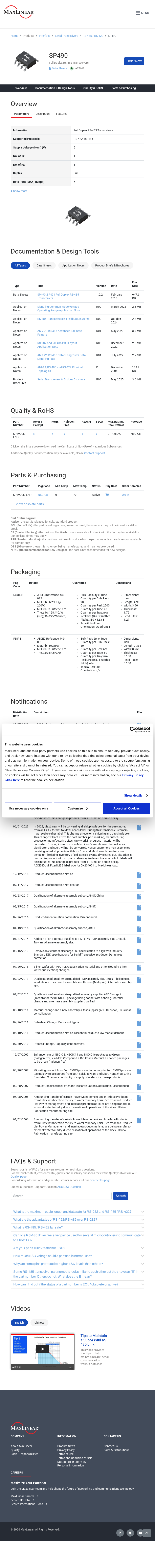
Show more (20, 191)
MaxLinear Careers (23, 1496)
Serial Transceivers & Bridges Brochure (61, 379)
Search (121, 1196)
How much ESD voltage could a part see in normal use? (52, 1256)
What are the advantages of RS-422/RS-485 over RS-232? (55, 1219)
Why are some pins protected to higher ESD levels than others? (58, 1263)
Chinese (39, 1322)
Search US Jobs (21, 1500)
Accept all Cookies (126, 808)
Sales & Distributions (116, 1450)
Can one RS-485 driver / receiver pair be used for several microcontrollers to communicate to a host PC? (77, 1238)
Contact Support (94, 453)
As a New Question (69, 1186)
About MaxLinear (21, 1446)
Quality (15, 1450)
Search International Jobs (27, 1504)
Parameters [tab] (21, 113)
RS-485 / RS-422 (93, 35)
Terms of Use (65, 1454)
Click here (12, 779)
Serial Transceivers (66, 35)
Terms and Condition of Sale (74, 1458)
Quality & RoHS (93, 88)
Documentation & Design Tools (55, 88)
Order (125, 494)
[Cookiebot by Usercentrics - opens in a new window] (132, 730)
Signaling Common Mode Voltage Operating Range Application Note (58, 308)
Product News (66, 1446)
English (19, 1322)
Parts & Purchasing (123, 88)
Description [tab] (43, 113)
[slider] (42, 1367)
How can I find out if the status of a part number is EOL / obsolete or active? (65, 1284)
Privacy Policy (133, 775)
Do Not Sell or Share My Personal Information (71, 1463)
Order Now (134, 61)
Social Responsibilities (24, 1454)
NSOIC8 (43, 494)
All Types (20, 265)
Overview (21, 88)
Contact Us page (100, 1180)
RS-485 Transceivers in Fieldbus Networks (63, 318)
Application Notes (73, 265)
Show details (133, 795)
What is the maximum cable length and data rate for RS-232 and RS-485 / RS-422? (72, 1211)
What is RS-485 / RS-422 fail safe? (38, 1227)
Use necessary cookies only (28, 808)
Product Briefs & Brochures (112, 265)
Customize (75, 808)
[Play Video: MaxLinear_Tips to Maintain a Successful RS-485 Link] (42, 1349)
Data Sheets (59, 68)
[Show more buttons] (70, 1367)
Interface (44, 35)
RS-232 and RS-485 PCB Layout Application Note (57, 344)
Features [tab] (61, 113)
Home (14, 35)
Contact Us (111, 1446)
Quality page (18, 1176)
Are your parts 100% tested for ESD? (39, 1248)
